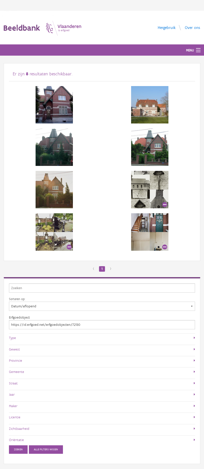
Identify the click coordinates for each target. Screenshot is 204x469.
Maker (13, 406)
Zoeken (18, 449)
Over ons (192, 27)
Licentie (14, 417)
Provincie (15, 360)
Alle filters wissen (46, 449)
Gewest (14, 349)
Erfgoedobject (19, 317)
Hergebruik (167, 27)
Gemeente (16, 371)
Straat (13, 383)
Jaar (12, 394)
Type (12, 338)
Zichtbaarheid (19, 428)
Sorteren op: (17, 299)
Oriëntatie (16, 440)
